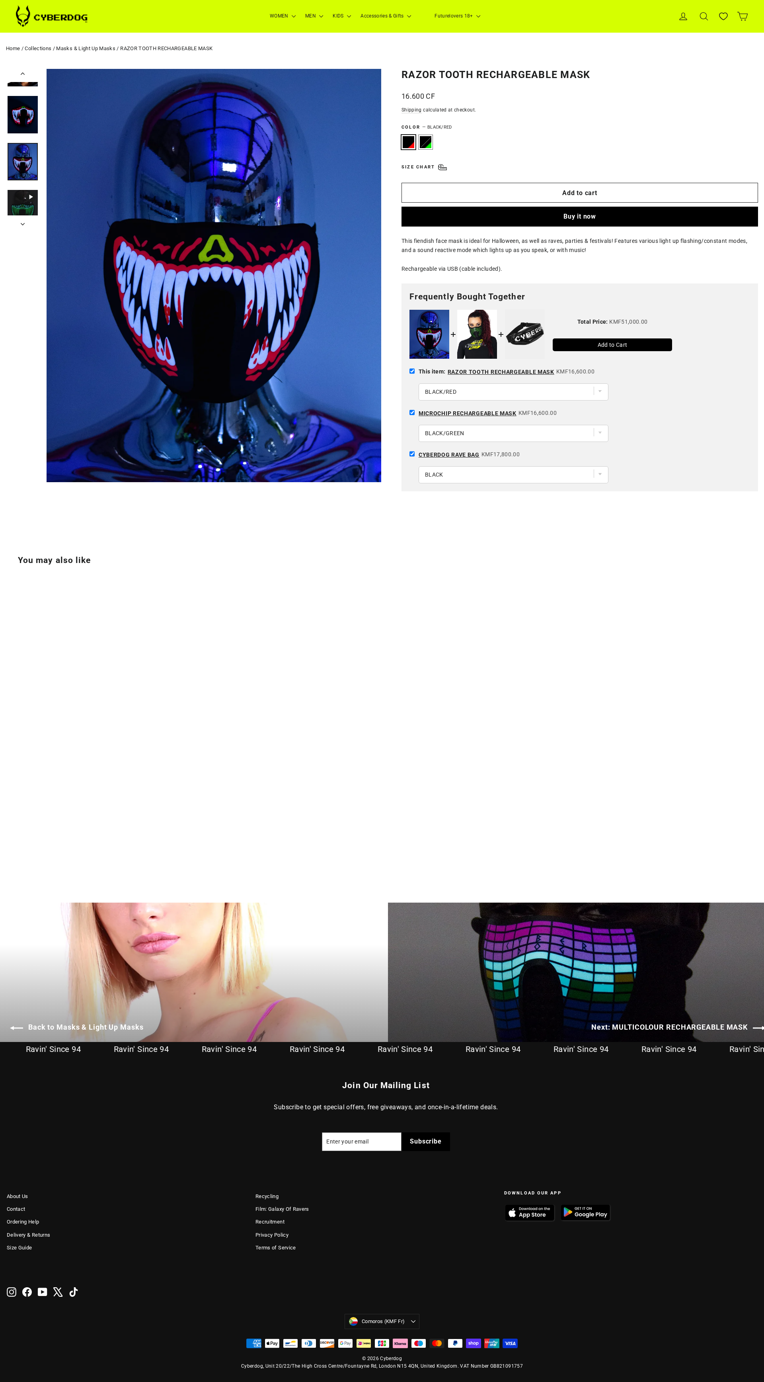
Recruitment (270, 1222)
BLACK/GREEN (426, 142)
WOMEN (280, 16)
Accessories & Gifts (383, 16)
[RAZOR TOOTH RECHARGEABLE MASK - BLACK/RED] (11, 847)
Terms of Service (275, 1248)
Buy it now (579, 216)
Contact (16, 1209)
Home (13, 48)
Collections (38, 48)
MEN (311, 16)
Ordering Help (23, 1222)
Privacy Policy (271, 1235)
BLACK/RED (408, 142)
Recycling (267, 1196)
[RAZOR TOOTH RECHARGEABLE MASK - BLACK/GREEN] (21, 847)
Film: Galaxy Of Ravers (282, 1209)
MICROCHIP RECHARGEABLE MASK (467, 413)
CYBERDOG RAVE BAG (449, 455)
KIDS (339, 16)
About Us (17, 1196)
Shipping (411, 110)
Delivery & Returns (28, 1235)
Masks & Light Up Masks (85, 48)
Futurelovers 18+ (454, 16)
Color (426, 127)
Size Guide (19, 1248)
